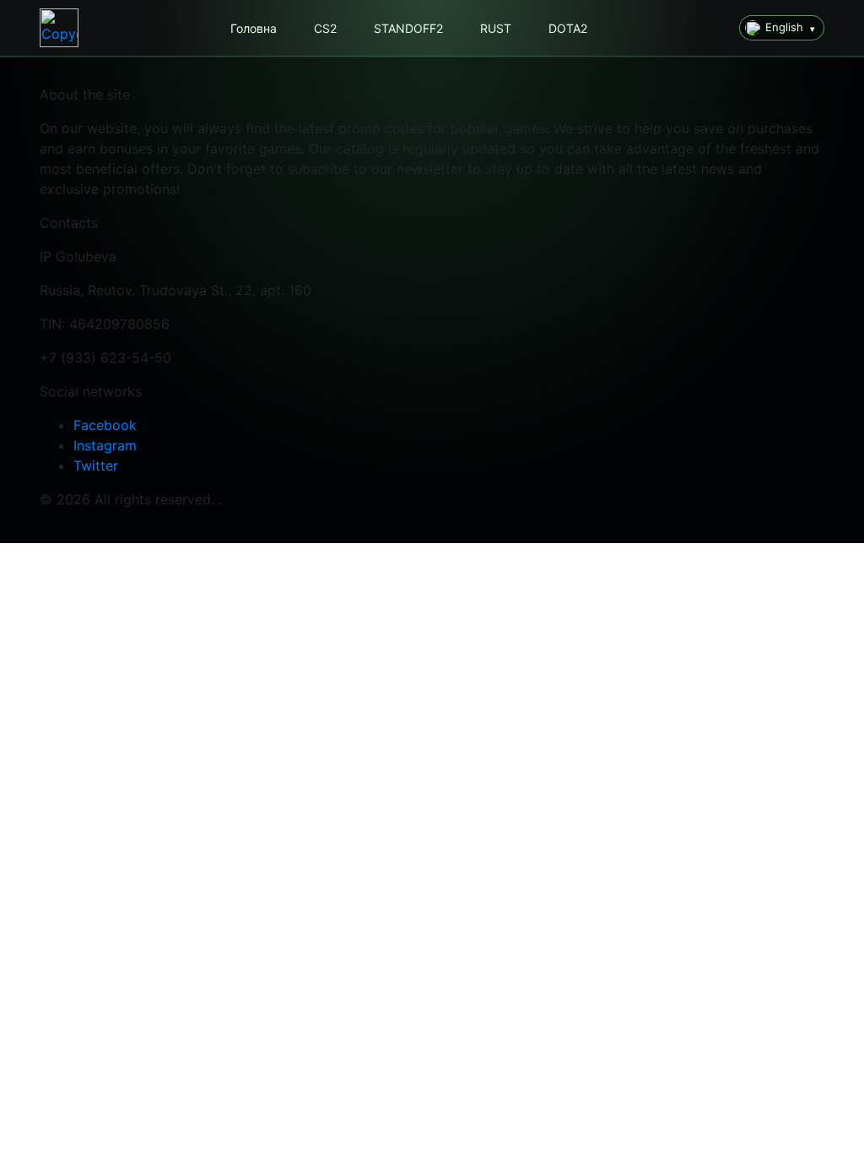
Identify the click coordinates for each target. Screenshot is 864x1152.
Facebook (105, 425)
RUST (495, 28)
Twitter (95, 465)
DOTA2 (567, 28)
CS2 (325, 28)
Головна (253, 28)
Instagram (105, 445)
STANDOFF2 (408, 28)
